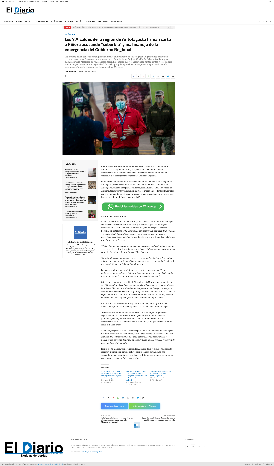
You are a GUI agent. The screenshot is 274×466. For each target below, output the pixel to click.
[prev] (168, 27)
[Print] (163, 76)
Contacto (45, 1)
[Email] (158, 76)
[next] (172, 27)
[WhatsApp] (148, 76)
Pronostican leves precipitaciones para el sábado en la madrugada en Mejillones (75, 172)
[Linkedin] (153, 76)
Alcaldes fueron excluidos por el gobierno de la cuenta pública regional (160, 374)
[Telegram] (168, 76)
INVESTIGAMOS (90, 21)
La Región (70, 34)
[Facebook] (259, 21)
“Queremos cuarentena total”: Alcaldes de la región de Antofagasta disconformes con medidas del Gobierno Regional (136, 376)
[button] (270, 1)
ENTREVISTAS (69, 21)
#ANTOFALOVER (103, 21)
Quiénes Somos (54, 1)
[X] (270, 21)
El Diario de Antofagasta (75, 71)
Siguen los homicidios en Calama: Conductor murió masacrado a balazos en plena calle (158, 419)
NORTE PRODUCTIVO (41, 21)
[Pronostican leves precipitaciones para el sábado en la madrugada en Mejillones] (92, 172)
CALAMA (19, 21)
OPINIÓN (79, 21)
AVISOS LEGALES (116, 21)
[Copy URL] (173, 76)
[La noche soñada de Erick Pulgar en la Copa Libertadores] (92, 214)
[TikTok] (266, 21)
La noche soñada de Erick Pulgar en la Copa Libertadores (74, 213)
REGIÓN (27, 21)
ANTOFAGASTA (8, 21)
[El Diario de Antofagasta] (80, 232)
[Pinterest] (143, 76)
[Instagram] (263, 21)
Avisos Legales (64, 1)
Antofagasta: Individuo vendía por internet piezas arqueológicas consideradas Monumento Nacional (117, 420)
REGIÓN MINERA (56, 21)
